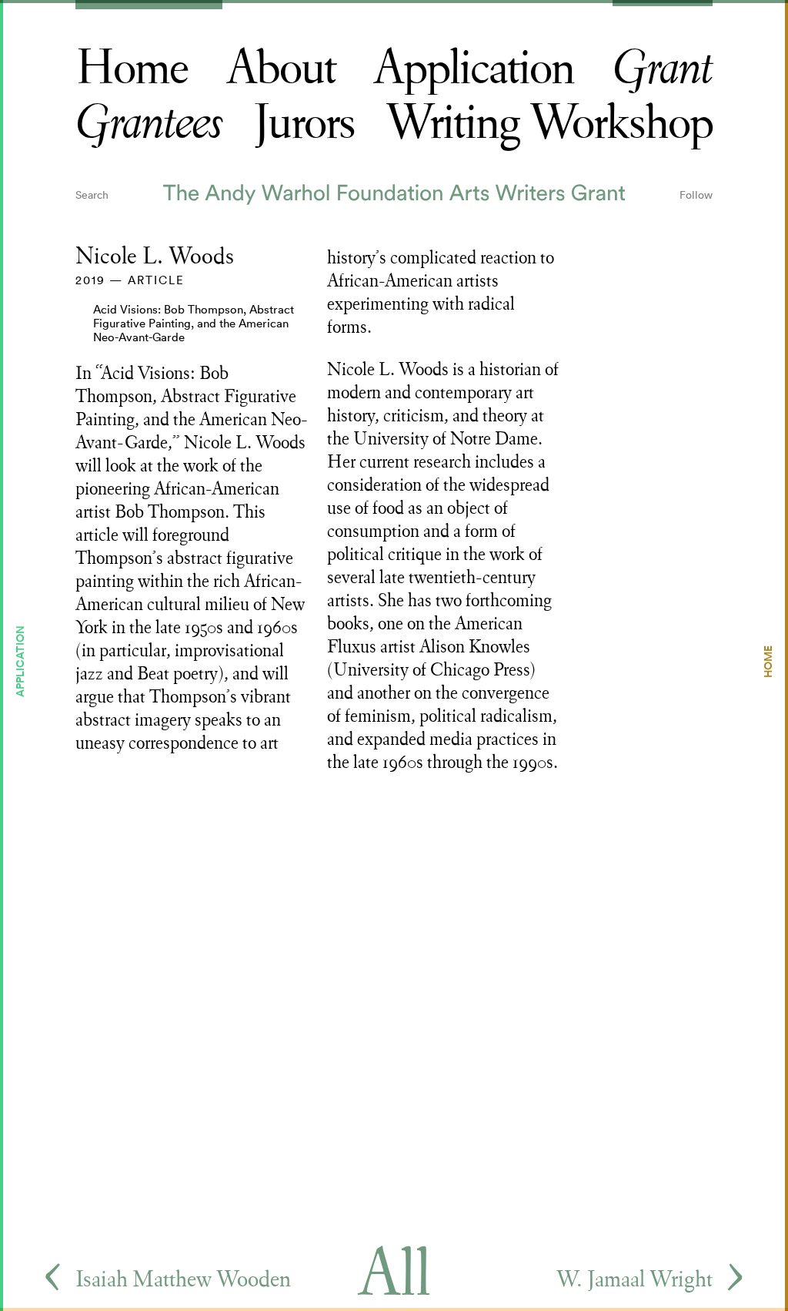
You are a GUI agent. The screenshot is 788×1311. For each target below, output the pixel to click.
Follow (696, 195)
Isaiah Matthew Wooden (183, 1279)
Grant (663, 69)
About (281, 68)
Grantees (148, 123)
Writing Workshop (549, 122)
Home (131, 68)
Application (473, 68)
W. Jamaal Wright (634, 1279)
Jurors (304, 122)
